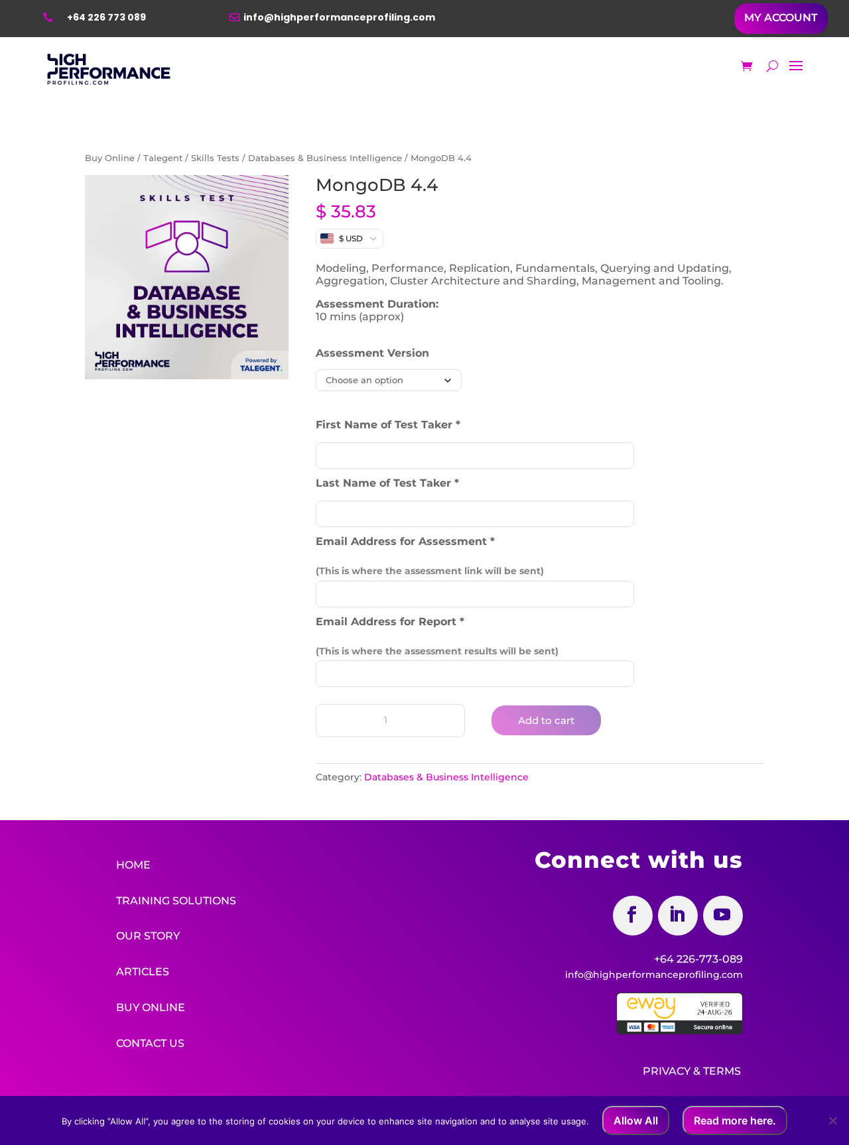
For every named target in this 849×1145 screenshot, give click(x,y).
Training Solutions (176, 900)
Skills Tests (215, 158)
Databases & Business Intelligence (325, 158)
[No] (832, 1120)
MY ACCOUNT (781, 17)
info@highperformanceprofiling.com (339, 17)
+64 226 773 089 (106, 17)
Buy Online (110, 158)
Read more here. (735, 1120)
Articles (142, 971)
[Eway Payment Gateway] (679, 1031)
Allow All (636, 1120)
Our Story (148, 936)
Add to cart (546, 720)
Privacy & (671, 1071)
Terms (722, 1071)
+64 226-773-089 (698, 959)
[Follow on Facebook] (633, 915)
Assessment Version (372, 353)
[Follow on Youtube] (723, 915)
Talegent (162, 158)
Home (133, 865)
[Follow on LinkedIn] (678, 915)
